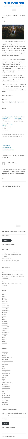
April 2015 (4, 298)
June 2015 (4, 296)
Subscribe (5, 423)
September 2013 (5, 332)
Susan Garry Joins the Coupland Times (7, 117)
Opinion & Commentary (7, 382)
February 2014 (5, 323)
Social (3, 391)
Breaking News (5, 353)
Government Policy (6, 370)
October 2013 (5, 330)
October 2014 (5, 308)
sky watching (5, 389)
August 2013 (4, 334)
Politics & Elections (6, 386)
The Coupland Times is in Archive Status (10, 253)
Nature (3, 379)
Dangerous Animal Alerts (7, 361)
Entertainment (5, 364)
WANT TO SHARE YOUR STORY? (16, 274)
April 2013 (4, 341)
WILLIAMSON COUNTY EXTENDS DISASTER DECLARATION (8, 148)
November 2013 (5, 328)
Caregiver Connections (7, 357)
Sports (3, 393)
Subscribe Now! (6, 240)
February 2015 (5, 301)
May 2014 (4, 317)
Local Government (6, 373)
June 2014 (4, 316)
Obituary (4, 380)
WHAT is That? (5, 400)
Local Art (4, 371)
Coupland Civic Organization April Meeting (11, 262)
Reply (3, 178)
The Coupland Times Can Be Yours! (19, 117)
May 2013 (4, 339)
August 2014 (4, 312)
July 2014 (4, 314)
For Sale (3, 368)
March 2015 (4, 299)
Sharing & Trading (6, 388)
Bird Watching (5, 352)
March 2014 (4, 321)
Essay (3, 366)
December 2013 (5, 326)
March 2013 (4, 343)
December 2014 (5, 305)
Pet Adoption (5, 384)
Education (4, 362)
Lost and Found (5, 375)
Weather (4, 398)
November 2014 (5, 307)
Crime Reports (5, 359)
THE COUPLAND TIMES (14, 3)
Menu (14, 9)
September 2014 (5, 310)
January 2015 (4, 303)
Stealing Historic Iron (6, 258)
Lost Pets (4, 377)
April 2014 (4, 319)
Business (4, 355)
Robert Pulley (5, 283)
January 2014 (4, 325)
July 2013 (4, 335)
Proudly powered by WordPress (8, 436)
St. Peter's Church (6, 395)
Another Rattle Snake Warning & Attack (10, 260)
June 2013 (4, 337)
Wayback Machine (17, 134)
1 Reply (3, 21)
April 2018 (4, 294)
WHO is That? (5, 404)
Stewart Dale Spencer (17, 136)
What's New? (5, 402)
